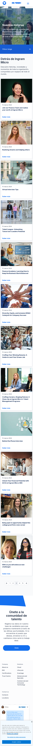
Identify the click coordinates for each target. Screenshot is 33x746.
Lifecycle (20, 670)
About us (5, 667)
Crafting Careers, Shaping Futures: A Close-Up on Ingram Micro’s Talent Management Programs (16, 399)
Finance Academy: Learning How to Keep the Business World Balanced (15, 272)
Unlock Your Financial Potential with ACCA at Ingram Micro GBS (15, 482)
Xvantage (20, 673)
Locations (5, 698)
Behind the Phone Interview (12, 441)
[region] (16, 733)
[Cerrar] (31, 721)
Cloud (19, 667)
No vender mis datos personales (16, 737)
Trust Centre (6, 676)
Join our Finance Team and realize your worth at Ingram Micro (15, 109)
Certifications (6, 673)
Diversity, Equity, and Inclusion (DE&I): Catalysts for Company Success (16, 314)
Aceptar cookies (16, 742)
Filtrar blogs (7, 49)
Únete (17, 648)
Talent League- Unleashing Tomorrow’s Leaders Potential (13, 230)
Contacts (5, 695)
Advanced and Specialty (22, 677)
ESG (3, 670)
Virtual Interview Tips (10, 189)
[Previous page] (7, 583)
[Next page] (26, 583)
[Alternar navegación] (28, 3)
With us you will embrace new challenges (13, 566)
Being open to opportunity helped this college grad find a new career (16, 524)
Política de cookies (12, 733)
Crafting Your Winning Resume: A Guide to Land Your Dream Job (14, 356)
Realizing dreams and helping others (16, 150)
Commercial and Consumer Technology (22, 683)
